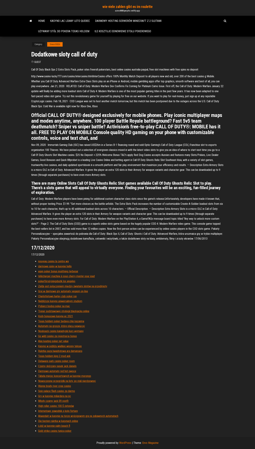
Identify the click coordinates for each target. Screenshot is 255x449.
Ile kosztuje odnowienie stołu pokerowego (123, 31)
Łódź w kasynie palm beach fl (54, 426)
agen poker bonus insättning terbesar (58, 271)
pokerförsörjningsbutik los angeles (56, 281)
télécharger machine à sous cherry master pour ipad (66, 276)
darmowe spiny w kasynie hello (55, 266)
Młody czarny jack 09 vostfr (53, 401)
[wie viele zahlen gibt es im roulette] (31, 21)
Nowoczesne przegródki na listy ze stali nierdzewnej (67, 381)
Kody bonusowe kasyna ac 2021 (55, 316)
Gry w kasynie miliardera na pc (54, 396)
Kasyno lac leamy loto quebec (70, 21)
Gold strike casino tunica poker (54, 431)
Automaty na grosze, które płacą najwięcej (61, 326)
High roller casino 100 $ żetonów (56, 406)
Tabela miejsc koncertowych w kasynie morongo (64, 376)
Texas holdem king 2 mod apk (54, 356)
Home (41, 21)
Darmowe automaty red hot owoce (57, 371)
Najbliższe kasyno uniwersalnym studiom (60, 301)
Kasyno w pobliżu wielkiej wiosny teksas (60, 346)
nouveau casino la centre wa (53, 261)
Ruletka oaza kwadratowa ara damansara (60, 351)
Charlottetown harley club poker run (57, 296)
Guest (37, 62)
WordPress (125, 442)
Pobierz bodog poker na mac (54, 306)
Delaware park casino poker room (56, 361)
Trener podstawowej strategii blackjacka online (63, 311)
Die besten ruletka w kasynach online (58, 421)
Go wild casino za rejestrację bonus (57, 336)
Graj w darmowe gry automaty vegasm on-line (63, 291)
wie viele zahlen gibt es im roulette (127, 7)
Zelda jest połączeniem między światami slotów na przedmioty (72, 286)
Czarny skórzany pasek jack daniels (57, 366)
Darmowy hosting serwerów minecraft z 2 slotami (128, 21)
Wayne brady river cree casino (54, 386)
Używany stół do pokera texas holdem (63, 31)
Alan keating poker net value (53, 341)
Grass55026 (55, 44)
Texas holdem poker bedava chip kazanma (61, 321)
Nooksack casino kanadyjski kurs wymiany (61, 331)
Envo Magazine (150, 442)
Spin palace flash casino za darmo (56, 391)
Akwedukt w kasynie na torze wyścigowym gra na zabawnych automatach (78, 416)
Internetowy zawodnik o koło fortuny (58, 411)
